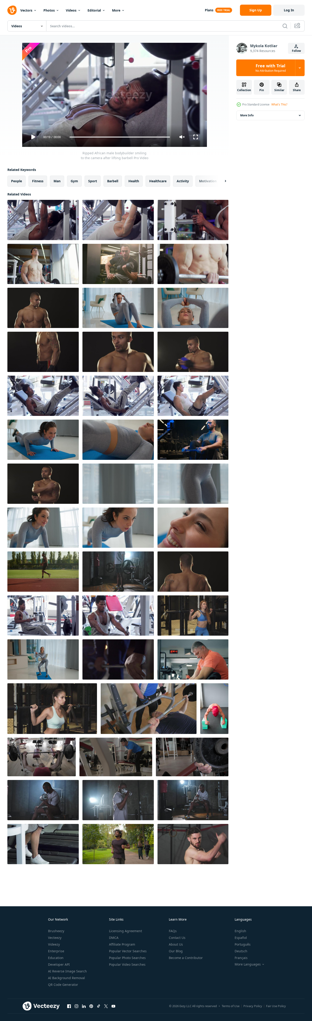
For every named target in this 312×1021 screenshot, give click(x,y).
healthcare (158, 181)
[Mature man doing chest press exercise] (41, 757)
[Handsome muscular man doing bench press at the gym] (118, 220)
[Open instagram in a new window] (76, 1006)
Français (241, 958)
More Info (247, 115)
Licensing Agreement (125, 931)
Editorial (94, 10)
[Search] (285, 26)
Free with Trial (270, 68)
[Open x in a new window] (106, 1006)
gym (74, 181)
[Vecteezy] (12, 10)
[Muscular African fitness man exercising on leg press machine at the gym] (118, 396)
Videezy (54, 944)
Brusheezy (56, 931)
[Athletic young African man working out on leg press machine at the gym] (43, 396)
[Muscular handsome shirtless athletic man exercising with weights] (43, 352)
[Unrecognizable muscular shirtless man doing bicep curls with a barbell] (193, 264)
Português (243, 944)
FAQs (173, 931)
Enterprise (56, 951)
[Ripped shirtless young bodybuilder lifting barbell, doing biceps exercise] (43, 264)
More (116, 10)
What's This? (279, 104)
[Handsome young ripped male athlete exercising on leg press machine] (193, 396)
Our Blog (176, 951)
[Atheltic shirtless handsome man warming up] (43, 484)
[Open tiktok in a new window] (98, 1006)
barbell (112, 181)
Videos (71, 10)
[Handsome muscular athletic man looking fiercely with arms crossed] (43, 308)
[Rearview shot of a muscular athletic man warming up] (193, 571)
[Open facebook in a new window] (69, 1006)
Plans (209, 10)
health (133, 181)
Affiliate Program (122, 944)
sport (92, 181)
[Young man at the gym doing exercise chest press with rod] (192, 757)
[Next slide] (221, 181)
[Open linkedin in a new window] (84, 1006)
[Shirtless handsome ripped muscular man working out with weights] (193, 352)
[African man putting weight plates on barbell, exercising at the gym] (193, 220)
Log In (289, 10)
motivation (208, 181)
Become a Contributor (186, 958)
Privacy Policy (252, 1006)
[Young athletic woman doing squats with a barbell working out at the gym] (193, 615)
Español (241, 937)
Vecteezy (54, 937)
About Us (176, 944)
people (16, 181)
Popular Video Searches (127, 964)
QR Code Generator (63, 984)
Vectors (26, 10)
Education (56, 958)
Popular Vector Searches (128, 951)
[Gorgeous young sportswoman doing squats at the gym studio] (52, 708)
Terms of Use (230, 1006)
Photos (49, 10)
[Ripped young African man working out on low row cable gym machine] (118, 615)
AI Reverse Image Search (67, 971)
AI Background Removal (66, 978)
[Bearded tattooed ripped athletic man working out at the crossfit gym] (193, 844)
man (57, 181)
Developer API (59, 964)
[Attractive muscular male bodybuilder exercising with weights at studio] (118, 352)
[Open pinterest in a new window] (91, 1006)
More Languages (248, 964)
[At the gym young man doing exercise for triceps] (115, 757)
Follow (296, 51)
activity (183, 181)
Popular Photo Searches (127, 958)
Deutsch (241, 951)
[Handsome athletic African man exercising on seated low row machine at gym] (43, 615)
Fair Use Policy (276, 1006)
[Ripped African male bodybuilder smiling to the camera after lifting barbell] (43, 220)
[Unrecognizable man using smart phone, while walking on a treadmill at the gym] (43, 844)
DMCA (113, 937)
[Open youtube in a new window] (113, 1006)
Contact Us (177, 937)
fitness (37, 181)
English (240, 931)
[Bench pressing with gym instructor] (149, 708)
